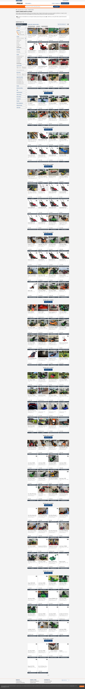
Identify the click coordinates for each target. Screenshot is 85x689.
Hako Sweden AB (53, 386)
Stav (17, 90)
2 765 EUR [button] (29, 40)
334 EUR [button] (60, 655)
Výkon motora (19, 94)
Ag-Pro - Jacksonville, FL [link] (32, 469)
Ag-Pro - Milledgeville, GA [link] (43, 109)
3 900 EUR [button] (61, 40)
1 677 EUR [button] (29, 295)
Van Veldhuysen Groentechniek (43, 401)
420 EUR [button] (60, 535)
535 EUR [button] (29, 671)
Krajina (18, 54)
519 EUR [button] (29, 212)
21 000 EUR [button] (30, 123)
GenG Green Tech (53, 318)
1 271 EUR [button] (50, 655)
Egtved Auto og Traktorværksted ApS (43, 552)
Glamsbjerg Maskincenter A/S (43, 417)
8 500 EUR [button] (61, 280)
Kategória (18, 30)
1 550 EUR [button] (40, 520)
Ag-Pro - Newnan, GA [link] (53, 635)
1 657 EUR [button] (40, 212)
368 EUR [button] (50, 123)
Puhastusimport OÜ (43, 500)
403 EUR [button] (60, 212)
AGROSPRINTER (64, 281)
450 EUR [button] (50, 483)
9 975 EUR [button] (50, 317)
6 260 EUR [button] (61, 71)
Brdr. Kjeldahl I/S (43, 364)
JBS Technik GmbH (32, 57)
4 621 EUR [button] (29, 86)
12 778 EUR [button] (51, 400)
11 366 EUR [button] (30, 71)
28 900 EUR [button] (51, 40)
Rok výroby (18, 72)
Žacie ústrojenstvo (20, 103)
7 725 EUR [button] (40, 108)
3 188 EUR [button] (40, 498)
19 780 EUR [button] (30, 566)
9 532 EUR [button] (29, 483)
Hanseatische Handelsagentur (53, 57)
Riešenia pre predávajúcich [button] (34, 681)
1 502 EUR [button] (29, 249)
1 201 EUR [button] (29, 264)
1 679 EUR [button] (40, 71)
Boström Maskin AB (32, 417)
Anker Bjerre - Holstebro (32, 281)
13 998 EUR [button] (30, 384)
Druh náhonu (19, 96)
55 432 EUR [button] (51, 108)
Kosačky (26, 9)
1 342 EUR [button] (50, 160)
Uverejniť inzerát (33, 682)
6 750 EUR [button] (50, 566)
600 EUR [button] (29, 535)
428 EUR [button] (29, 280)
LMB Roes (32, 432)
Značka (18, 36)
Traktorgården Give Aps (64, 657)
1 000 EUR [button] (29, 363)
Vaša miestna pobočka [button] (48, 681)
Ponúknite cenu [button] (30, 181)
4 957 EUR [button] (50, 71)
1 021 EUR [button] (29, 160)
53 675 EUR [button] (61, 363)
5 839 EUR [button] (61, 249)
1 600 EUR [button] (40, 535)
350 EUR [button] (50, 181)
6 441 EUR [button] (50, 603)
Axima (53, 552)
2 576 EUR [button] (61, 227)
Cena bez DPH (19, 65)
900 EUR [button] (29, 498)
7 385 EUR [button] (29, 603)
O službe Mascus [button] (19, 681)
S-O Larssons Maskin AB (64, 620)
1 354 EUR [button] (50, 264)
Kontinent (18, 49)
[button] (21, 24)
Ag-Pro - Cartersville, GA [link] (32, 620)
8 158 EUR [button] (61, 86)
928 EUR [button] (39, 264)
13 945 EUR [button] (51, 86)
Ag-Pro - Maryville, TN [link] (64, 635)
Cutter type (18, 107)
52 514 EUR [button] (61, 108)
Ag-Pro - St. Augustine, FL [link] (43, 349)
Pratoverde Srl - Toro (32, 500)
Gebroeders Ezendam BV (43, 672)
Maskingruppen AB (32, 589)
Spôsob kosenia (19, 105)
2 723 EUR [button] (40, 415)
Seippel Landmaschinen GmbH (32, 72)
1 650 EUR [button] (61, 520)
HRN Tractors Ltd (32, 109)
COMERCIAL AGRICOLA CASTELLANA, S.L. (43, 198)
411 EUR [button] (39, 86)
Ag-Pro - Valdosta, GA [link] (43, 589)
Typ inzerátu (19, 26)
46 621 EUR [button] (40, 566)
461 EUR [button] (29, 227)
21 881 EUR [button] (61, 384)
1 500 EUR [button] (29, 520)
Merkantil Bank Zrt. (43, 88)
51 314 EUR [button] (51, 332)
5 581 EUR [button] (40, 249)
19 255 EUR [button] (61, 551)
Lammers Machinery (32, 318)
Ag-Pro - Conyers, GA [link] (53, 364)
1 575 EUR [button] (50, 212)
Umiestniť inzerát (65, 3)
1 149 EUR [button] (50, 431)
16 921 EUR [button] (61, 400)
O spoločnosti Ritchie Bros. (20, 682)
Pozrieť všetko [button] (19, 47)
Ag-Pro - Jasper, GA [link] (64, 229)
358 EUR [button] (39, 227)
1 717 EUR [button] (50, 363)
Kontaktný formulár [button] (47, 682)
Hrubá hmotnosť (19, 92)
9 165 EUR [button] (40, 363)
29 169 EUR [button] (51, 144)
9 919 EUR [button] (29, 108)
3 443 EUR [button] (61, 431)
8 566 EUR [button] (40, 123)
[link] (32, 31)
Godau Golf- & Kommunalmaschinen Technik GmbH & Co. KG (57, 72)
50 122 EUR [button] (30, 551)
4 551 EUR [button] (61, 160)
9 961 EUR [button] (50, 227)
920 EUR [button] (60, 498)
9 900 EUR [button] (50, 498)
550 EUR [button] (50, 520)
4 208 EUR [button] (40, 384)
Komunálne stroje (21, 9)
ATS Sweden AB (43, 125)
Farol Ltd (53, 88)
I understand (82, 686)
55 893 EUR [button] (61, 181)
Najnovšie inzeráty (20, 77)
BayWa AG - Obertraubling (64, 57)
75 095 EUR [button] (40, 295)
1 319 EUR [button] (61, 264)
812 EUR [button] (50, 384)
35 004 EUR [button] (61, 317)
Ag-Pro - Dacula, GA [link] (63, 88)
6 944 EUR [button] (61, 483)
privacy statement (3, 686)
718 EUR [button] (39, 144)
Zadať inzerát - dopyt (48, 93)
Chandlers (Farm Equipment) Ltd (53, 125)
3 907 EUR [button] (40, 40)
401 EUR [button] (39, 551)
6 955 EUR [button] (40, 483)
